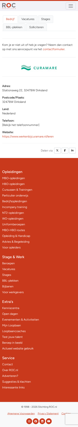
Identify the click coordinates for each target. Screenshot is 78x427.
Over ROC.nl (10, 370)
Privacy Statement (48, 413)
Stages (45, 19)
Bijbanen (7, 286)
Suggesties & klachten (16, 381)
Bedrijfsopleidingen (14, 201)
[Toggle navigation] (71, 6)
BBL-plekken (14, 27)
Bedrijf (10, 19)
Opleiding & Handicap (16, 236)
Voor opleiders (11, 247)
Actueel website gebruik (18, 348)
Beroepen (8, 263)
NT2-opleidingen (13, 212)
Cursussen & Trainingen (17, 189)
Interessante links (13, 387)
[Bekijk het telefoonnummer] (20, 125)
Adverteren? (10, 376)
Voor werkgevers (13, 292)
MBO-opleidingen (13, 178)
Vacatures (27, 19)
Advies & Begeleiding (15, 241)
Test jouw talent (12, 337)
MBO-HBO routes (13, 230)
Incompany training (14, 207)
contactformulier (54, 49)
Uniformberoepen (13, 224)
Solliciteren (36, 27)
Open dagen (10, 314)
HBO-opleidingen (13, 184)
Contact (7, 364)
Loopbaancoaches (14, 331)
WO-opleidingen (12, 218)
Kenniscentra (10, 308)
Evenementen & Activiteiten (20, 319)
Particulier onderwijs (15, 195)
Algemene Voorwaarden (21, 413)
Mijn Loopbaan (11, 325)
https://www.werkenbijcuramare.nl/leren (28, 136)
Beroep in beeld (12, 342)
